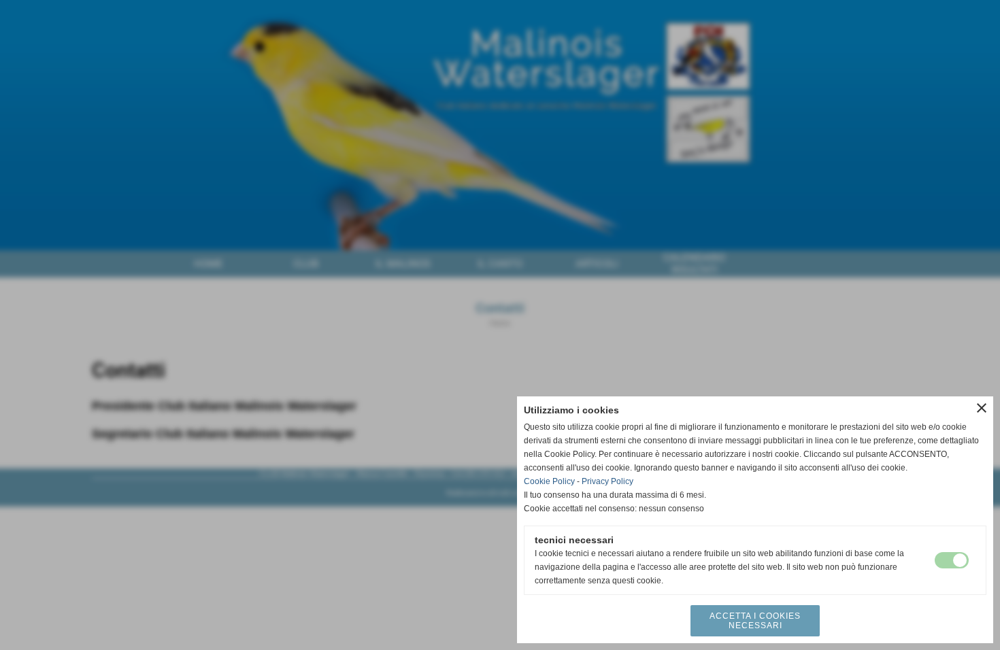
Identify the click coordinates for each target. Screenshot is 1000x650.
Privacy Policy (607, 481)
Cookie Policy (549, 481)
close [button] (981, 408)
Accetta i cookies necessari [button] (755, 620)
